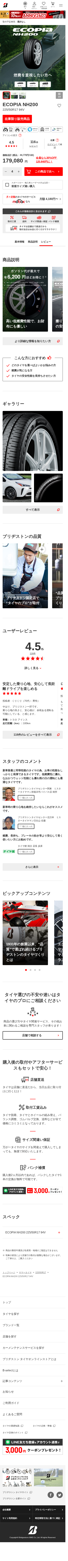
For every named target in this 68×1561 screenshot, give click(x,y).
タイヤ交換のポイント (13, 1432)
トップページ (9, 1272)
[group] (6, 95)
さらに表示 (31, 866)
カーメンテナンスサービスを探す (23, 1347)
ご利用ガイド (11, 1402)
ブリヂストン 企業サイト (14, 1498)
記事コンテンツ (12, 1381)
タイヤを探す (11, 1313)
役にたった (27, 798)
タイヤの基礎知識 (11, 1426)
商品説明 (33, 241)
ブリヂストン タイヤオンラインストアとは (29, 1359)
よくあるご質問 (12, 1414)
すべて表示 (33, 509)
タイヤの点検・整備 (42, 1426)
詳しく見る (32, 668)
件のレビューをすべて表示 (33, 734)
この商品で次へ (44, 171)
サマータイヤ (25, 1272)
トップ (7, 1302)
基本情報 (19, 241)
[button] (26, 970)
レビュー (33, 146)
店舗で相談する (32, 1035)
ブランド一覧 (11, 1325)
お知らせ (8, 1391)
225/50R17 (40, 1272)
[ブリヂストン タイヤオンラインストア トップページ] (5, 4)
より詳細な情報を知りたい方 (33, 341)
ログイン (51, 144)
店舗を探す (10, 1336)
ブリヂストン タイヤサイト (15, 1492)
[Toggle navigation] (60, 5)
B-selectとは (10, 1370)
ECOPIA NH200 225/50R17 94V (25, 1232)
